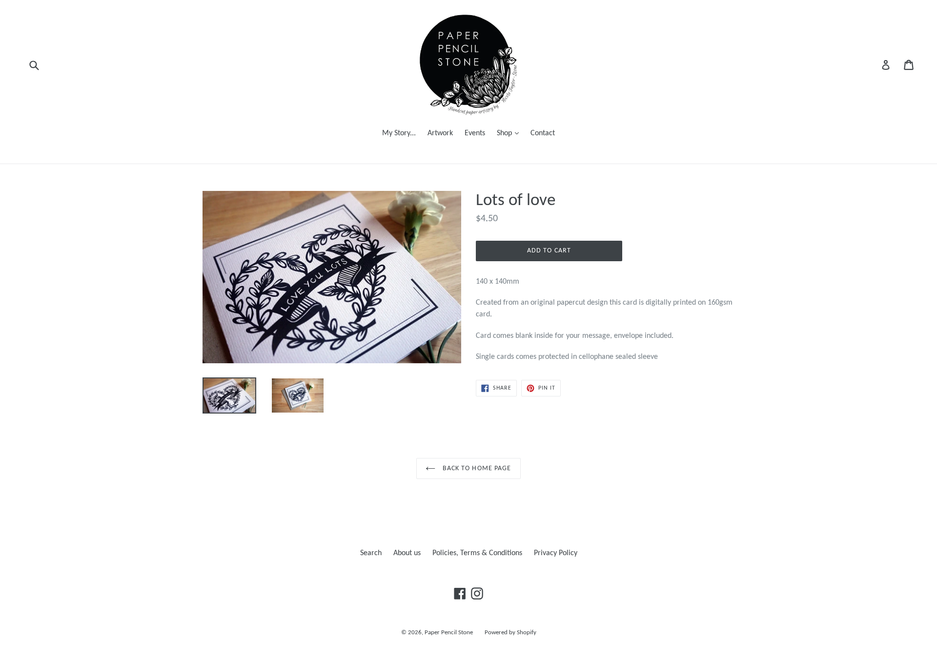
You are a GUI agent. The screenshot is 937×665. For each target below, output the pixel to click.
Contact (542, 133)
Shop (510, 133)
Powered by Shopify (510, 632)
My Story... (399, 133)
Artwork (440, 133)
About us (407, 553)
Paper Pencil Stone (449, 632)
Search (371, 553)
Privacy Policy (555, 553)
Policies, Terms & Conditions (477, 553)
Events (475, 133)
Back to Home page (475, 468)
